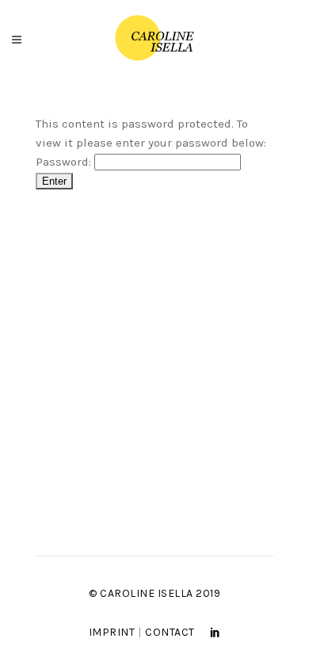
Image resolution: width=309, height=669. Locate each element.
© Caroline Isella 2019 (154, 593)
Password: (65, 162)
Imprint (112, 632)
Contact (170, 632)
